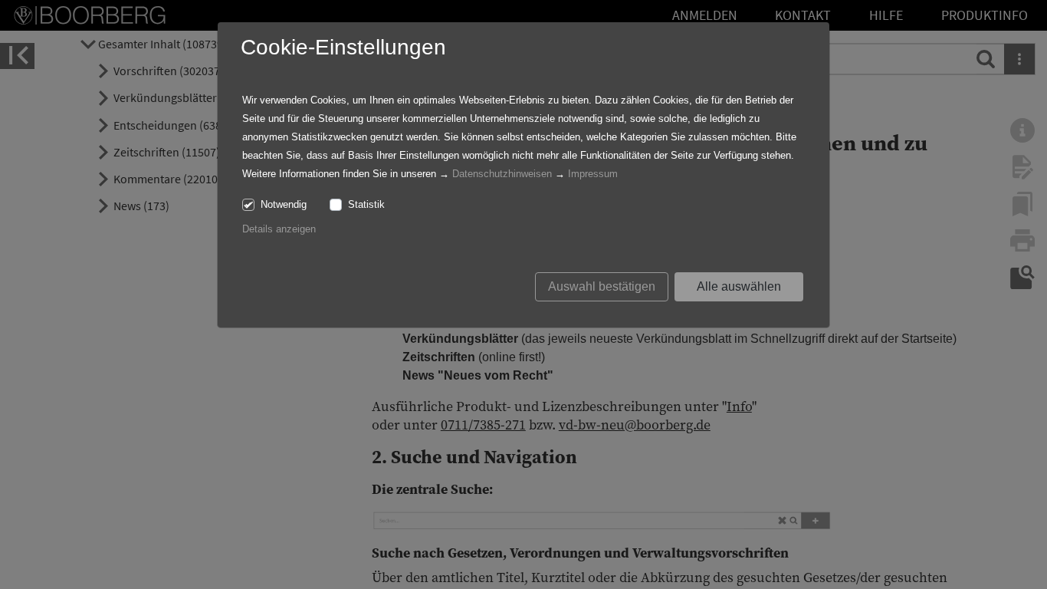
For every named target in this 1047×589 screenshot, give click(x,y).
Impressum (593, 173)
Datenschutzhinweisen (502, 173)
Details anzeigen (279, 229)
